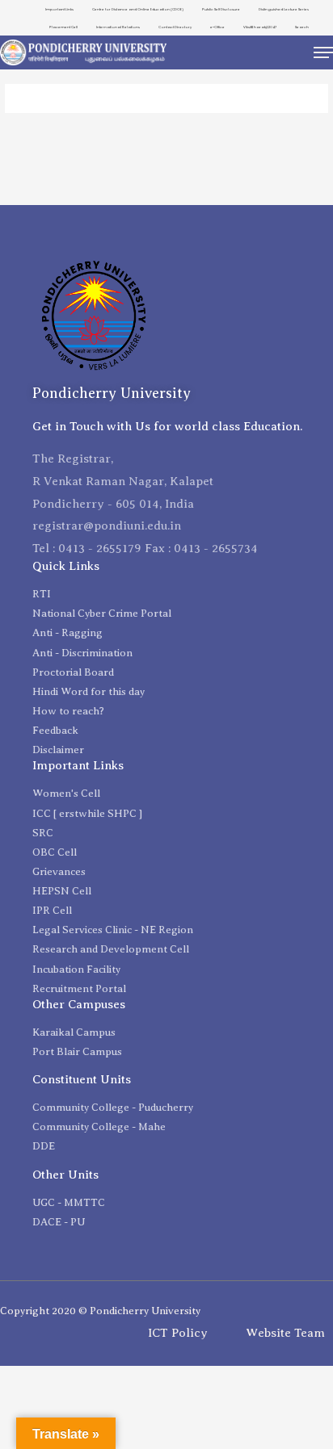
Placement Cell (63, 27)
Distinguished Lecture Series (284, 9)
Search (302, 27)
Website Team (285, 1332)
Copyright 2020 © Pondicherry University (100, 1311)
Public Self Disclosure (221, 9)
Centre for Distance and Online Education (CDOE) (137, 9)
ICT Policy (178, 1332)
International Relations (118, 27)
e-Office (217, 27)
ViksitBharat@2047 (259, 27)
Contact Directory (175, 27)
